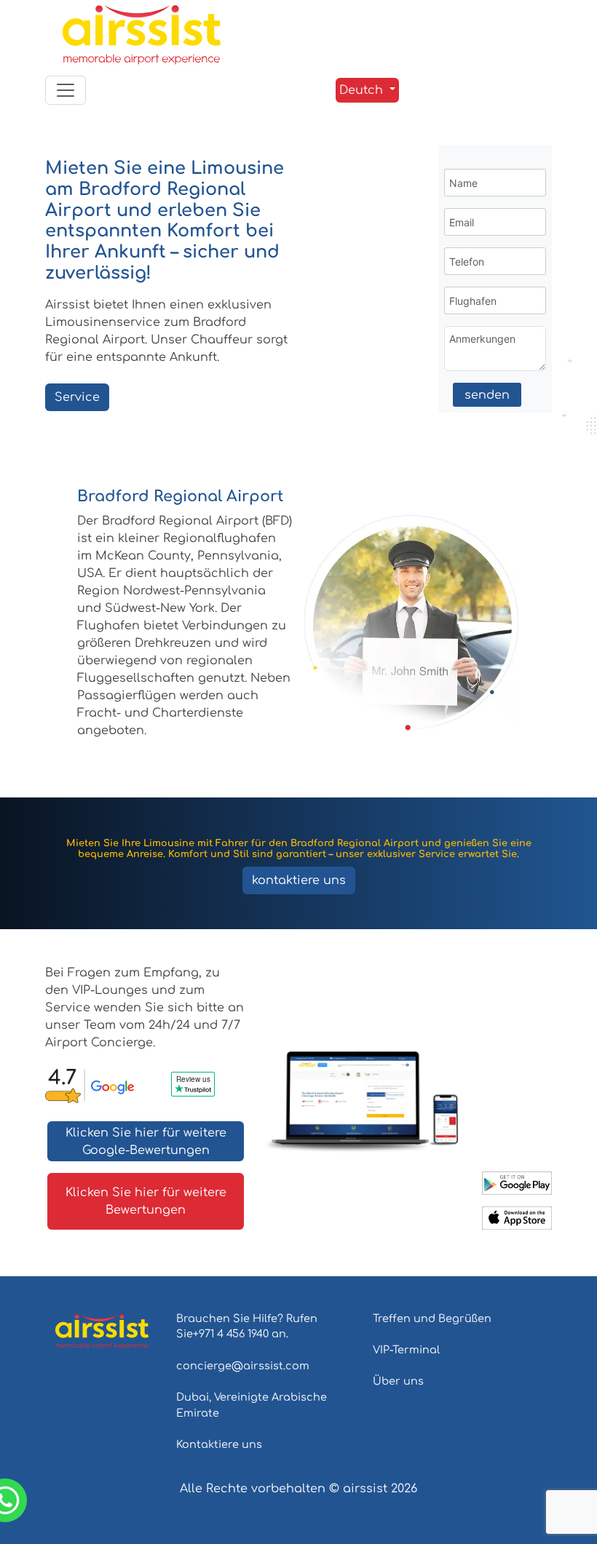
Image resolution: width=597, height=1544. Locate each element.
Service (77, 397)
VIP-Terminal (406, 1350)
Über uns (398, 1381)
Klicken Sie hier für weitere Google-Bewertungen (146, 1141)
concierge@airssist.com (242, 1366)
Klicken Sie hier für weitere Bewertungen (146, 1201)
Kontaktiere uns (219, 1444)
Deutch (361, 90)
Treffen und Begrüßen (432, 1318)
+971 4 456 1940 (232, 1334)
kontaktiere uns (299, 880)
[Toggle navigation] (65, 90)
